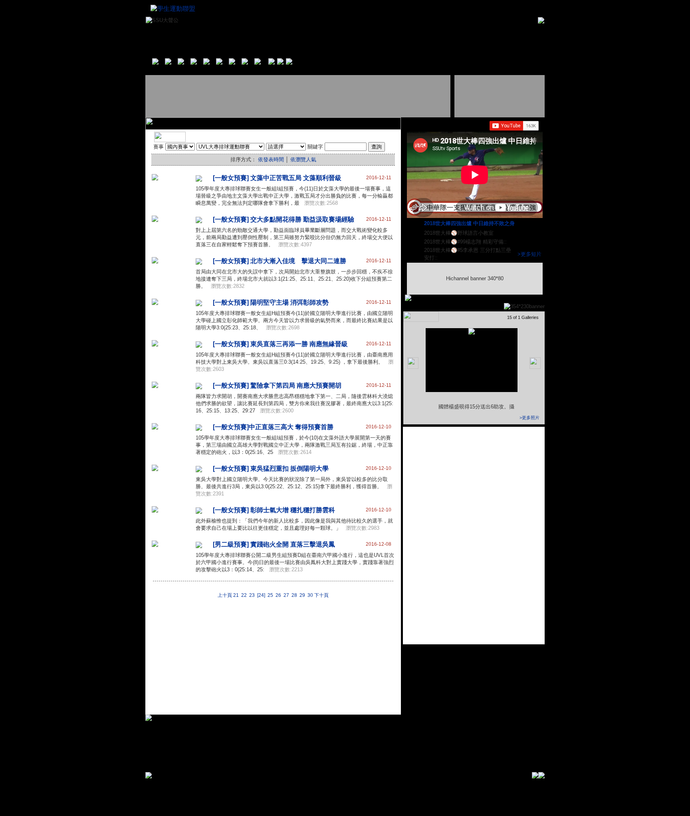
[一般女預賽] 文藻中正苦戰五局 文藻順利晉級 (277, 177)
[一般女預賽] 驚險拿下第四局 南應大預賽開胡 (277, 385)
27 (286, 595)
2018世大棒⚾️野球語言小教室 (459, 233)
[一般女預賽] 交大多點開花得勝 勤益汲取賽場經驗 (283, 219)
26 (278, 595)
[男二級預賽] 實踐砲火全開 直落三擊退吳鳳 (274, 544)
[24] (261, 595)
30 (310, 595)
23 (252, 595)
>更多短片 (529, 254)
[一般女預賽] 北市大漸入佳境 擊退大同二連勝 (279, 260)
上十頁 (225, 595)
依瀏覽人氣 (303, 159)
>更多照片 (529, 417)
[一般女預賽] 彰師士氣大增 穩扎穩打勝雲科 (274, 510)
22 (244, 595)
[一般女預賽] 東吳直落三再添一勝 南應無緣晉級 (280, 344)
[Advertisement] (298, 96)
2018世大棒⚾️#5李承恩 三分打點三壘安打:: (467, 254)
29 (302, 595)
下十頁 (321, 595)
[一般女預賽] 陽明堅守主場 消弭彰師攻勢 (271, 302)
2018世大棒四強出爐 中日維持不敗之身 (470, 223)
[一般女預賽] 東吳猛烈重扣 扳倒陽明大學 (271, 468)
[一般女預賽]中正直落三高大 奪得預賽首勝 (273, 427)
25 (270, 595)
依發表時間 (271, 159)
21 (236, 595)
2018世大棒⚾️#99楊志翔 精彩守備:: (466, 242)
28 (294, 595)
